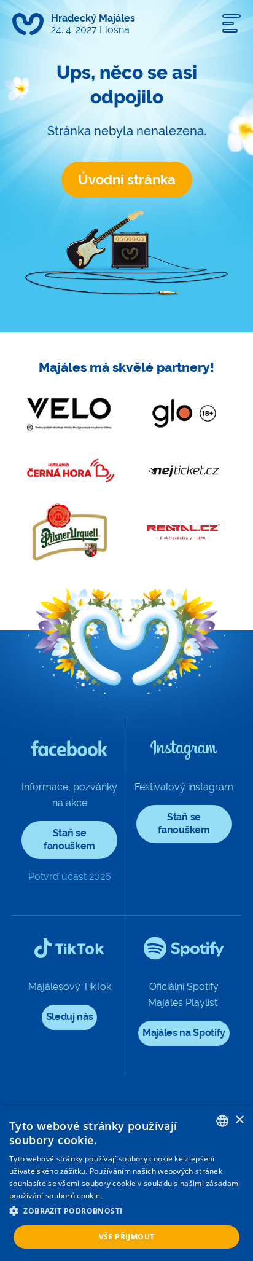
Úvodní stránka (127, 179)
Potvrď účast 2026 (69, 876)
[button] (126, 1211)
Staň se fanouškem (69, 839)
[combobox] (222, 1121)
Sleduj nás (69, 1017)
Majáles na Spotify (183, 1033)
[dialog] (126, 1183)
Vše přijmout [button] (127, 1237)
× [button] (239, 1120)
